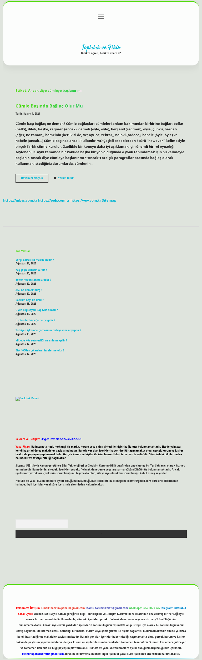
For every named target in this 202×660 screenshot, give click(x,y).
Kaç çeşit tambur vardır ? (31, 270)
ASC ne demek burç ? (29, 290)
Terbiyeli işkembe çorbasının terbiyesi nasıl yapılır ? (48, 330)
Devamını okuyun (34, 179)
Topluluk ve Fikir (101, 47)
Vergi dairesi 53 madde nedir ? (35, 260)
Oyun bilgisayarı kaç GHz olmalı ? (37, 310)
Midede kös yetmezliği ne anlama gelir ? (41, 340)
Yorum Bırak (66, 178)
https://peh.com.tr (54, 200)
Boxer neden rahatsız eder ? (33, 280)
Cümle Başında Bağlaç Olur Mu (49, 106)
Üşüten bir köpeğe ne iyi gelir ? (35, 320)
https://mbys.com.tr (20, 200)
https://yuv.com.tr (85, 200)
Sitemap (109, 200)
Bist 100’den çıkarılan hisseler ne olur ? (40, 350)
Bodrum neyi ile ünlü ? (30, 300)
